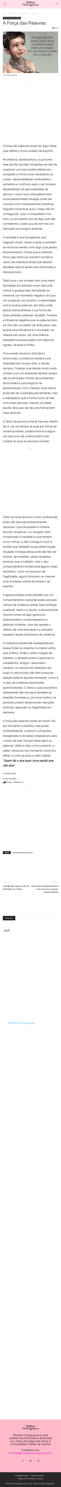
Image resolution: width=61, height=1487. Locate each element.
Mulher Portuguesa (21, 1023)
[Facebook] (23, 1461)
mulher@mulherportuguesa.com (30, 1453)
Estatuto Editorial (37, 1476)
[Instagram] (30, 1461)
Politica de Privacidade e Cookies (30, 1479)
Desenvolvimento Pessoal (28, 14)
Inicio (5, 14)
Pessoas (13, 14)
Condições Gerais (21, 1476)
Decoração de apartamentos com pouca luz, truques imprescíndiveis (44, 889)
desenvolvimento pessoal (23, 852)
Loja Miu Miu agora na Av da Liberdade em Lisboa (16, 887)
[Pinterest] (38, 1461)
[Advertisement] (30, 112)
